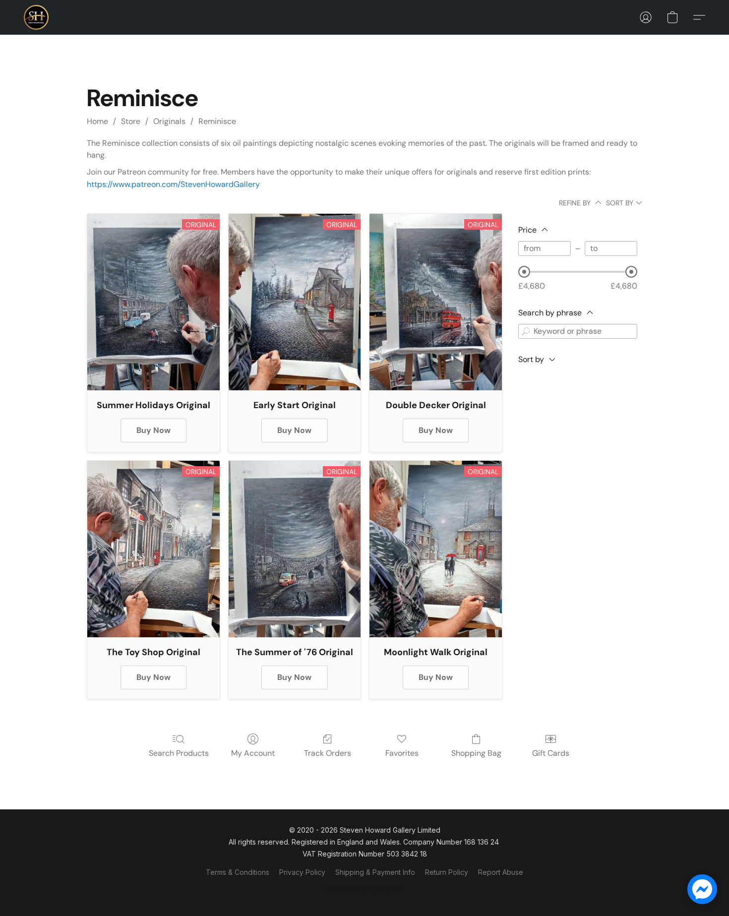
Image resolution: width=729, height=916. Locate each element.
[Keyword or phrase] (525, 331)
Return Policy (446, 872)
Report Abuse (500, 872)
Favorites (402, 753)
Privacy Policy (302, 872)
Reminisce (217, 121)
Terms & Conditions (237, 872)
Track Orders (327, 753)
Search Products (179, 753)
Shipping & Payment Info (375, 872)
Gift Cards (550, 753)
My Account (253, 753)
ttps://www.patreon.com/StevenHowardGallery (175, 184)
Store (130, 121)
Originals (169, 121)
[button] (36, 17)
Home (97, 121)
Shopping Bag (476, 753)
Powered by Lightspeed (364, 889)
